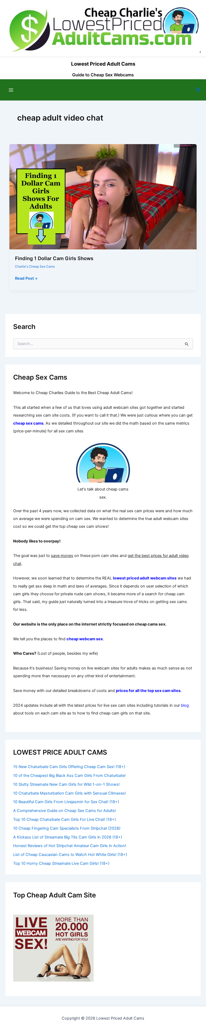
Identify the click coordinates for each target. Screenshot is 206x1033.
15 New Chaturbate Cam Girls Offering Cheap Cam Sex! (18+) (69, 766)
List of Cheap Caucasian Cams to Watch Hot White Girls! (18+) (70, 854)
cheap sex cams (28, 423)
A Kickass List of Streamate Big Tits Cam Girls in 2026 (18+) (67, 837)
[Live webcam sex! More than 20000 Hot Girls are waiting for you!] (53, 947)
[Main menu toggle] (11, 90)
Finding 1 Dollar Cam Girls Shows (54, 258)
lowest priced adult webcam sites (144, 578)
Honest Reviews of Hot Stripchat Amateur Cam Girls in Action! (69, 845)
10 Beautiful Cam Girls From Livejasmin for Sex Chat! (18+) (66, 801)
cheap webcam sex (85, 639)
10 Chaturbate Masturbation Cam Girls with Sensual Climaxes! (69, 793)
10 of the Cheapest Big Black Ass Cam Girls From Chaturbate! (69, 775)
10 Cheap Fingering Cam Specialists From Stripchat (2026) (66, 828)
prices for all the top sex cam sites (148, 690)
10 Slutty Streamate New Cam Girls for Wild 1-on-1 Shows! (66, 784)
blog (185, 705)
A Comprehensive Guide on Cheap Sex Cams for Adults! (64, 810)
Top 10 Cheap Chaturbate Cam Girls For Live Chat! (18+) (64, 819)
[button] (198, 90)
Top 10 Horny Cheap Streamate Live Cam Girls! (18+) (61, 863)
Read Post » (26, 279)
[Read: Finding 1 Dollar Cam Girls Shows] (103, 196)
